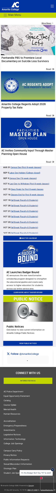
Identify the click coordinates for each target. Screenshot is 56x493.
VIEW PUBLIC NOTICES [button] (28, 343)
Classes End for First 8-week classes (27, 195)
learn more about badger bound (28, 292)
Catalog (7, 400)
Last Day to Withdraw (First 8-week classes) (29, 184)
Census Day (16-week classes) (23, 178)
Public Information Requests (16, 460)
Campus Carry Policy (13, 451)
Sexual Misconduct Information (18, 464)
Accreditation (10, 421)
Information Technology (14, 439)
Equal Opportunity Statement (17, 396)
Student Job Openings (14, 473)
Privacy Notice (10, 455)
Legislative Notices (12, 435)
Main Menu (14, 14)
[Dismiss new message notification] (52, 469)
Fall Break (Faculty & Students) (24, 200)
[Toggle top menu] (52, 6)
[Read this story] (28, 40)
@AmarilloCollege (29, 354)
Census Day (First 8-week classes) (26, 167)
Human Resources (12, 414)
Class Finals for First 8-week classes (27, 189)
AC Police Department (13, 392)
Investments (9, 430)
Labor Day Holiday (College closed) (24, 173)
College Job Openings (13, 443)
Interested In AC (28, 381)
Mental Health (10, 409)
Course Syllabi (10, 405)
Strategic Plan (10, 468)
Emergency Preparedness (15, 426)
